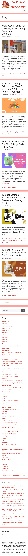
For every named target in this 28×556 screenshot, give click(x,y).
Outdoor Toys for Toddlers (9, 433)
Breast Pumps (5, 348)
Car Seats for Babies (7, 354)
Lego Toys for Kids (7, 420)
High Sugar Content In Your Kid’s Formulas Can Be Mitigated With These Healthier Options (13, 522)
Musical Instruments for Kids (9, 425)
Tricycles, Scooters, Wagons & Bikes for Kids (13, 475)
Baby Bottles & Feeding (8, 326)
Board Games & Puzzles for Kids (10, 346)
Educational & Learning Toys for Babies (12, 380)
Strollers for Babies (7, 459)
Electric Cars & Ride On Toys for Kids (11, 387)
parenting (4, 436)
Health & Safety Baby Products (10, 400)
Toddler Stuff (5, 466)
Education (4, 378)
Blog (3, 343)
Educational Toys (6, 134)
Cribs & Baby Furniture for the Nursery (12, 361)
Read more (17, 70)
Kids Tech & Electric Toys (8, 416)
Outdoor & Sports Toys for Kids (10, 431)
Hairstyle (4, 396)
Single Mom (5, 457)
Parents (4, 438)
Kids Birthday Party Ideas (8, 405)
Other (3, 429)
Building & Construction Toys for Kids (11, 352)
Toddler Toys (5, 468)
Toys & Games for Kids (10, 187)
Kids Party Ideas (6, 407)
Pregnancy (4, 442)
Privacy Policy (11, 554)
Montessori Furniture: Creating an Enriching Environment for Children (13, 29)
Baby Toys (4, 339)
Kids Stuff (4, 411)
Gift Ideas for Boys (7, 389)
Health (3, 398)
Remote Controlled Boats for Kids (10, 444)
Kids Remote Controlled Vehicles (12, 238)
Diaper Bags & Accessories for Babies (12, 363)
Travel (3, 473)
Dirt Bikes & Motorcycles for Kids (10, 366)
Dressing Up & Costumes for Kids (10, 376)
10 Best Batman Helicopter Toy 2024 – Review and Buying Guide (13, 198)
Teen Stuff (4, 464)
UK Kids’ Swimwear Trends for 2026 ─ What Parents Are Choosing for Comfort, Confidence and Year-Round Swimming (13, 501)
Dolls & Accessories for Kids (9, 374)
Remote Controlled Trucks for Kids (11, 453)
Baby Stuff (4, 337)
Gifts (3, 394)
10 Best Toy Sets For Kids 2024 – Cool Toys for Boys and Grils (14, 252)
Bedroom (4, 341)
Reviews (4, 455)
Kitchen (4, 418)
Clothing (4, 357)
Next (7, 302)
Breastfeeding (5, 350)
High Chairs (5, 402)
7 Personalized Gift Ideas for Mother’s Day (13, 493)
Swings (4, 462)
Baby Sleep (5, 335)
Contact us (17, 554)
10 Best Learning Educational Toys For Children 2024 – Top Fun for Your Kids (13, 87)
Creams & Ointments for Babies (10, 359)
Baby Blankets (5, 321)
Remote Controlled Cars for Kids (10, 447)
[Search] (23, 310)
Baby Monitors (6, 330)
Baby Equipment (6, 328)
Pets (3, 440)
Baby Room (7, 74)
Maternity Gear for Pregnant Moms (11, 422)
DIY (3, 372)
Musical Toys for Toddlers (8, 427)
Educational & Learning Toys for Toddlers (14, 132)
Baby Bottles (5, 324)
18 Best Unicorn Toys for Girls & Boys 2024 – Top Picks (13, 144)
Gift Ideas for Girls (7, 391)
